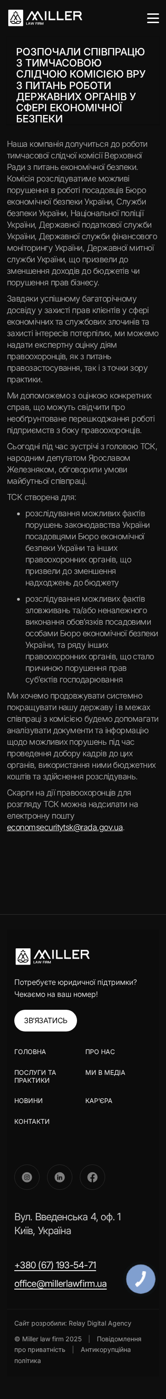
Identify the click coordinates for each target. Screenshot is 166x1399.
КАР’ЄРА (99, 1100)
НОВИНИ (28, 1100)
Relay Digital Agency (100, 1323)
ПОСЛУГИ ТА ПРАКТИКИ (35, 1076)
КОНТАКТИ (32, 1121)
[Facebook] (92, 1177)
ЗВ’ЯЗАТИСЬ (45, 1020)
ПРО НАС (100, 1051)
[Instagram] (27, 1177)
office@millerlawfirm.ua (60, 1283)
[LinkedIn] (59, 1177)
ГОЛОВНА (30, 1051)
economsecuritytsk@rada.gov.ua (65, 827)
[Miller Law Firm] (52, 956)
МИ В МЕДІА (105, 1072)
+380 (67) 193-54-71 (55, 1265)
